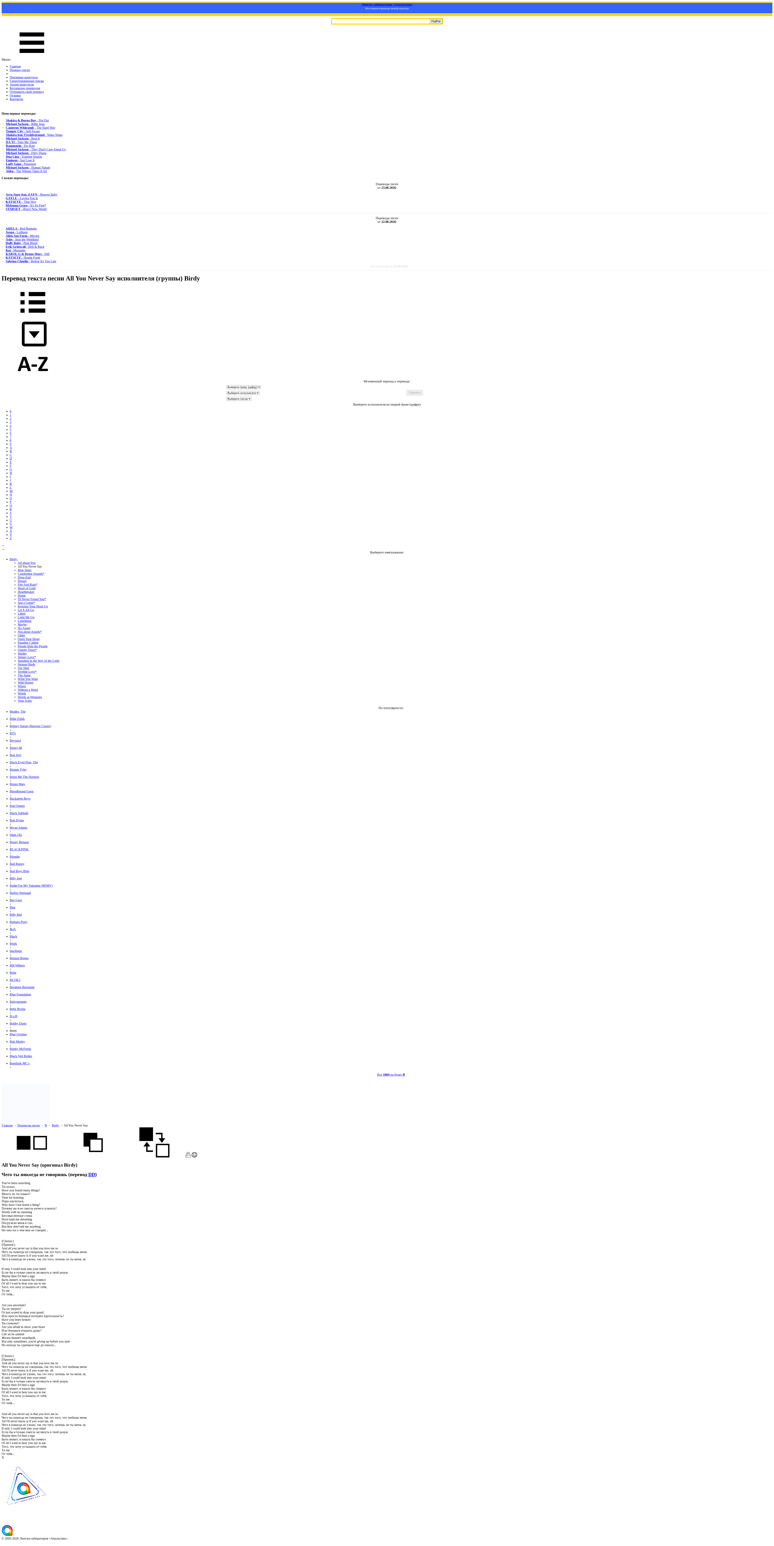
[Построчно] (93, 1156)
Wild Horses (25, 682)
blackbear (16, 951)
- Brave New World (26, 209)
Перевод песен (20, 70)
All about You (26, 563)
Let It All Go (26, 610)
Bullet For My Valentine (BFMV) (31, 885)
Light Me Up (26, 617)
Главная (15, 66)
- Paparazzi (21, 164)
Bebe (13, 972)
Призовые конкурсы (24, 77)
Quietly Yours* (27, 650)
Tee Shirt (23, 668)
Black (13, 936)
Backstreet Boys (20, 798)
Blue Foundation (20, 994)
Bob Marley (17, 1041)
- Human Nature (28, 167)
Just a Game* (26, 602)
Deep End (24, 577)
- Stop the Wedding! (22, 239)
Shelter (22, 653)
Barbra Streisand (20, 893)
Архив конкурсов (22, 84)
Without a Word (28, 689)
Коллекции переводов (25, 88)
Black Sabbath (19, 813)
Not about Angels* (30, 631)
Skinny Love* (27, 657)
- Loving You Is (22, 198)
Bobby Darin (18, 1023)
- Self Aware (23, 131)
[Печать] (188, 1156)
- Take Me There (21, 142)
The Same (24, 675)
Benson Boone (19, 958)
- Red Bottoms (21, 228)
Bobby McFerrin (20, 1049)
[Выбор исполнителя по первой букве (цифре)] (33, 377)
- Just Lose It (20, 160)
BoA (13, 929)
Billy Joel (16, 878)
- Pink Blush (21, 243)
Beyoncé (15, 740)
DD (91, 1174)
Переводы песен (28, 1125)
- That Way (21, 202)
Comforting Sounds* (31, 573)
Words (22, 693)
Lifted (21, 613)
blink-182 (16, 835)
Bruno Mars (17, 784)
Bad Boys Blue (19, 871)
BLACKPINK (19, 849)
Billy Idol (16, 914)
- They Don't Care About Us (36, 149)
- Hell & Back (25, 246)
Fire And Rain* (27, 584)
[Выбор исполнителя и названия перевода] (33, 315)
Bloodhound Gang (21, 791)
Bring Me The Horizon (24, 777)
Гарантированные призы (27, 81)
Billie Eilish (17, 719)
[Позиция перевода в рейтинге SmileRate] (194, 1156)
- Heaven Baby (31, 194)
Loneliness (24, 621)
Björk (13, 943)
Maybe (22, 624)
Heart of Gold (26, 588)
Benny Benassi (19, 842)
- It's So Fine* (26, 205)
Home (22, 595)
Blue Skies (24, 570)
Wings (22, 686)
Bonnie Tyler (18, 769)
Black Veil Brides (21, 1056)
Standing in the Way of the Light (38, 660)
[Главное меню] (32, 56)
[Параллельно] (32, 1156)
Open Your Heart (29, 639)
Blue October (18, 1034)
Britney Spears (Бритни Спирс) (30, 726)
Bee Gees (16, 900)
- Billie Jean (25, 124)
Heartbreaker (26, 592)
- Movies (22, 236)
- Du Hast (20, 145)
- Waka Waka (34, 135)
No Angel (24, 628)
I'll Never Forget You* (32, 599)
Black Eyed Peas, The (24, 762)
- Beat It (23, 138)
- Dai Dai (27, 120)
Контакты (16, 99)
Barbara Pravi (18, 922)
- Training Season (24, 156)
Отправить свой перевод (27, 91)
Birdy (55, 1125)
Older (21, 635)
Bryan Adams (18, 827)
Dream (22, 581)
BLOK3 (15, 980)
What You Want (28, 679)
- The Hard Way (30, 127)
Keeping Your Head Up (33, 606)
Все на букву (391, 1074)
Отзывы (15, 95)
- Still (27, 254)
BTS (13, 733)
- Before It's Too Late (31, 261)
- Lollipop (17, 232)
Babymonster (18, 1001)
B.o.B (13, 1016)
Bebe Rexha (17, 1009)
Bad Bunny (17, 864)
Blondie (15, 856)
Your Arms (25, 700)
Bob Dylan (17, 820)
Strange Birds (26, 664)
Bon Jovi (15, 755)
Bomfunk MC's (19, 1063)
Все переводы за (389, 266)
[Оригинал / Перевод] (154, 1156)
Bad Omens (17, 806)
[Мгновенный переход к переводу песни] (33, 346)
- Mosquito (15, 250)
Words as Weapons (30, 697)
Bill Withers (17, 965)
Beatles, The (18, 711)
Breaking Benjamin (22, 987)
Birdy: (14, 559)
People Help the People (33, 646)
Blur (12, 907)
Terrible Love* (27, 671)
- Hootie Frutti (23, 257)
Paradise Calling (28, 642)
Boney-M (16, 748)
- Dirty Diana (26, 153)
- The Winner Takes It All (26, 171)
